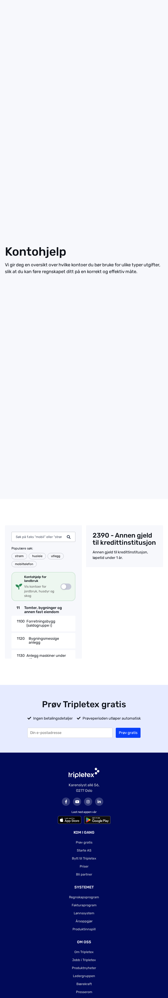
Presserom (84, 992)
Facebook (66, 802)
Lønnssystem (84, 913)
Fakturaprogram (84, 905)
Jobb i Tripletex (84, 960)
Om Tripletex (84, 952)
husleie (37, 556)
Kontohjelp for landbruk (35, 579)
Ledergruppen (84, 976)
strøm (19, 556)
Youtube (77, 802)
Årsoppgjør (84, 921)
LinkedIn (99, 802)
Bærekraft (84, 984)
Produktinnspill (84, 929)
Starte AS (84, 850)
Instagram (88, 802)
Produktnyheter (84, 968)
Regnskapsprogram (84, 897)
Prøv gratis (84, 842)
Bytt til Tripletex (84, 858)
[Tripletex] (84, 773)
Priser (84, 866)
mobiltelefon (24, 564)
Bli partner (84, 874)
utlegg (55, 556)
